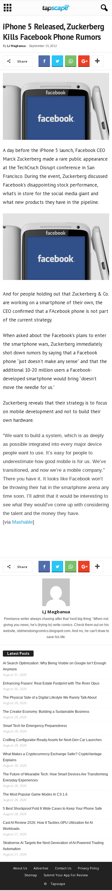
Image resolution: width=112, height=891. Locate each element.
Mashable (22, 522)
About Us (20, 868)
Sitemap (30, 875)
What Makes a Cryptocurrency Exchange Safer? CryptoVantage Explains (52, 757)
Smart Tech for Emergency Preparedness (35, 726)
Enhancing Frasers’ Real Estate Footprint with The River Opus (51, 683)
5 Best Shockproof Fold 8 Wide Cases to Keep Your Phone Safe (52, 809)
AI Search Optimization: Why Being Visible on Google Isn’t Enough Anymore (54, 666)
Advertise (41, 868)
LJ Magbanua (16, 46)
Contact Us (63, 868)
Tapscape (58, 883)
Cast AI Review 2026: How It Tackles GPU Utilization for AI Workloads (48, 826)
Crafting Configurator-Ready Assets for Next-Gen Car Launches (52, 740)
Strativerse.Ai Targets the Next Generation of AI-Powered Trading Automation (53, 846)
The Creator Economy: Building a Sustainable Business (46, 712)
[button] (103, 8)
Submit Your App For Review (66, 875)
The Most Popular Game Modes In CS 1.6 (35, 794)
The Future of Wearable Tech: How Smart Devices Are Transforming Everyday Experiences (55, 777)
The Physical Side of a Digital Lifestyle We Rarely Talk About (49, 697)
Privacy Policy (88, 868)
